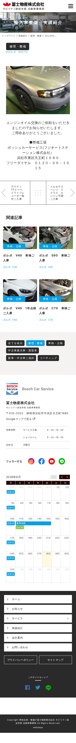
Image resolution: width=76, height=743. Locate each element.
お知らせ (17, 608)
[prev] (62, 477)
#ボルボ (11, 51)
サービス (17, 618)
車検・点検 (55, 343)
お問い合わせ (20, 647)
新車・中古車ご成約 (21, 358)
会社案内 (17, 637)
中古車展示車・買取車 (22, 350)
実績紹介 (17, 628)
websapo (38, 727)
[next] (67, 477)
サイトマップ (55, 659)
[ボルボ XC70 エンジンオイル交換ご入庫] (38, 90)
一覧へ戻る (38, 192)
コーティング (48, 358)
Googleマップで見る (19, 419)
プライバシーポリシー (20, 659)
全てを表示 (15, 343)
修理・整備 (18, 46)
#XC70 (23, 51)
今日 (54, 477)
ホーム (16, 599)
